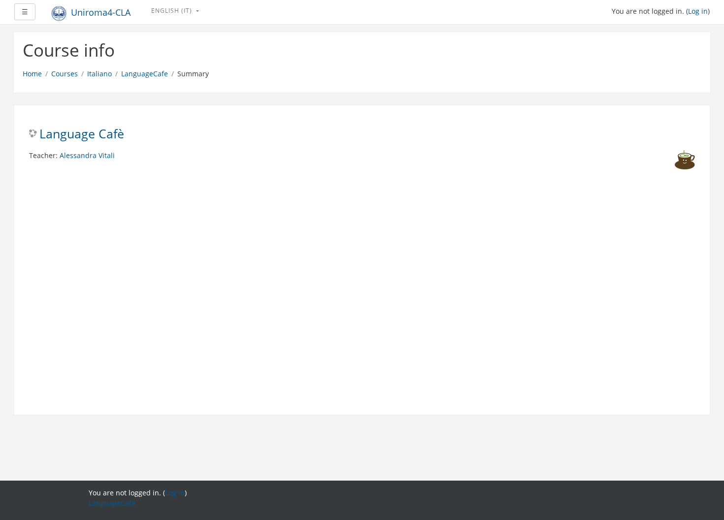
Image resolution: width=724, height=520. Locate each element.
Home (32, 73)
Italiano (99, 73)
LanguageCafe (144, 73)
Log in (698, 11)
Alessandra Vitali (87, 155)
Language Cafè (81, 134)
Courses (64, 73)
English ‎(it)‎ (172, 10)
